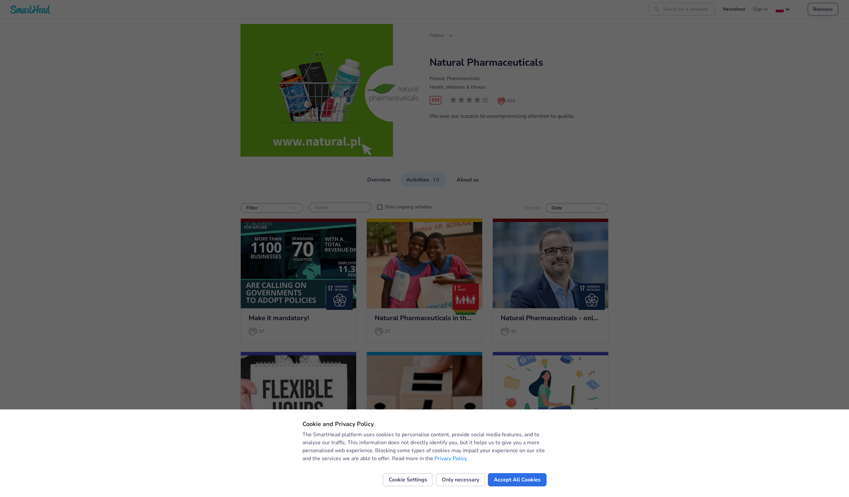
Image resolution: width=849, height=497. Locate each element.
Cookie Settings (408, 479)
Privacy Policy (450, 458)
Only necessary (460, 479)
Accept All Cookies (517, 479)
